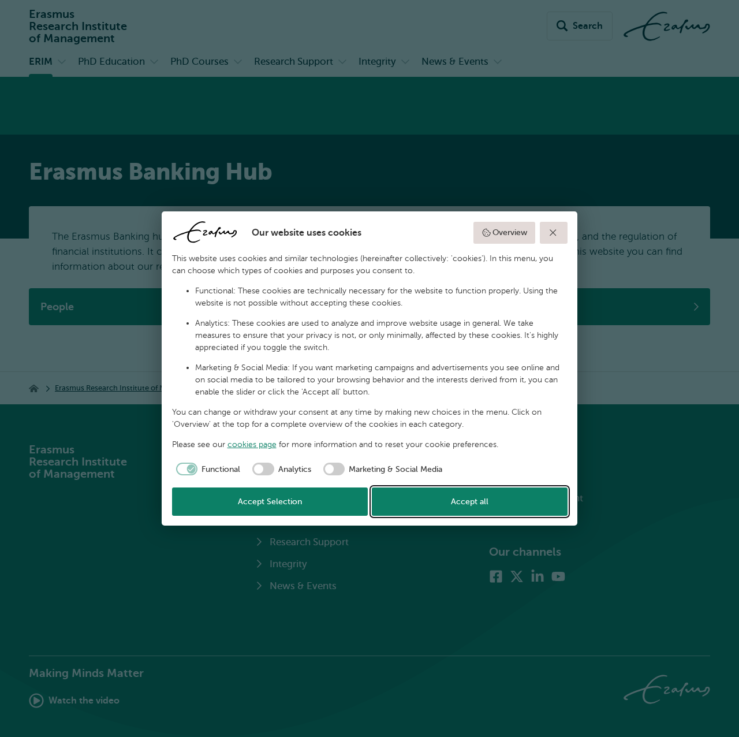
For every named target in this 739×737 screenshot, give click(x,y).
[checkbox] (206, 469)
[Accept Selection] (554, 233)
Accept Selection (270, 501)
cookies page (252, 444)
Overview (509, 232)
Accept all (469, 501)
